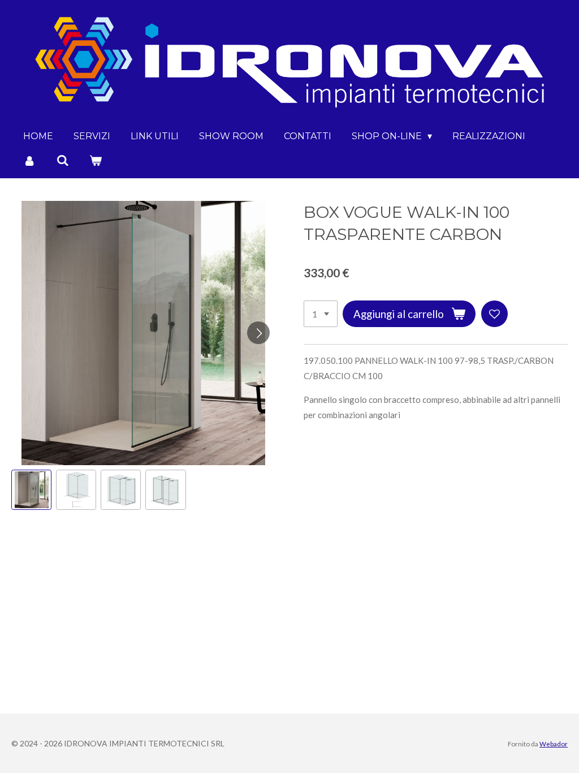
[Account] (29, 160)
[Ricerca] (62, 160)
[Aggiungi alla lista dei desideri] (494, 313)
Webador (553, 744)
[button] (31, 490)
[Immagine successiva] (258, 332)
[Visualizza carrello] (95, 160)
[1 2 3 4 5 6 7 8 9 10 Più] (321, 313)
